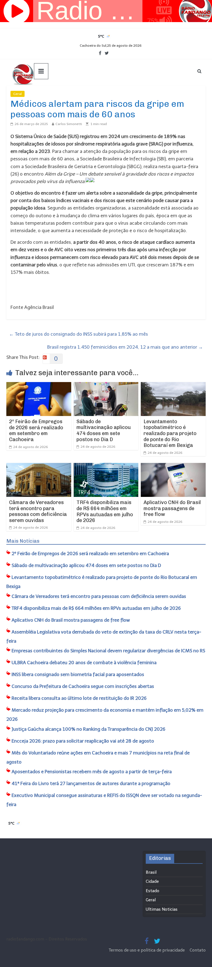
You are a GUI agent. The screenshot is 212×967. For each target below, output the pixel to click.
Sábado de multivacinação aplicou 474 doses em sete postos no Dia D (103, 430)
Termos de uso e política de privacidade (147, 950)
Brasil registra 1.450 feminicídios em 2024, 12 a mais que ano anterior (125, 347)
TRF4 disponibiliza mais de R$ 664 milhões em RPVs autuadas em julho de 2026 (104, 511)
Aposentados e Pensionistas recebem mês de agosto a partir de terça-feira (92, 771)
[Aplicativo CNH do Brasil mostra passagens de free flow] (173, 466)
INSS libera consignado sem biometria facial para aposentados (78, 674)
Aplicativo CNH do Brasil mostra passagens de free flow (172, 508)
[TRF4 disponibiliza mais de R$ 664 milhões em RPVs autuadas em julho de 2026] (106, 466)
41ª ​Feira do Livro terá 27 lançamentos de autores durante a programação (91, 783)
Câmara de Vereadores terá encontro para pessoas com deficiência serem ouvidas (38, 511)
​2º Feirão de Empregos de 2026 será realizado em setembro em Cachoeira (36, 430)
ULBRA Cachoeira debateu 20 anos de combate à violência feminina (84, 662)
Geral (17, 94)
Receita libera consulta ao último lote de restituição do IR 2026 (79, 698)
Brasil (151, 872)
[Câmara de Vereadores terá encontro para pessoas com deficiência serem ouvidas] (38, 466)
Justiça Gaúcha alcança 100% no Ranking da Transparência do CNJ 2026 (88, 729)
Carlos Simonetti (68, 124)
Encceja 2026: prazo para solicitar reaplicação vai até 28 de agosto (83, 741)
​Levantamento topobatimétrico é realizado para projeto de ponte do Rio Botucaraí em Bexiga (170, 433)
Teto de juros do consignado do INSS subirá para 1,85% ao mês (78, 334)
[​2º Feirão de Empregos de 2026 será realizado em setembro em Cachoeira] (38, 385)
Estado (152, 890)
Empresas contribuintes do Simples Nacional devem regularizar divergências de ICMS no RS (108, 650)
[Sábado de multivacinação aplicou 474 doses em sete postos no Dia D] (106, 385)
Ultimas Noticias (41, 94)
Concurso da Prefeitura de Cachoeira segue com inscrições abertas (83, 686)
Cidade (152, 881)
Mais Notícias (22, 541)
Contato (198, 950)
